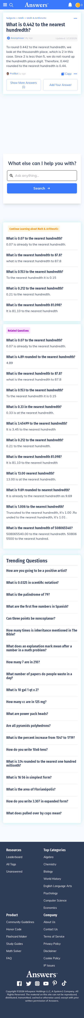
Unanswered (14, 871)
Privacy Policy (52, 944)
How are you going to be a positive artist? (36, 571)
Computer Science (55, 900)
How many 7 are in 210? (23, 662)
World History (52, 879)
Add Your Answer (60, 85)
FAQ (9, 958)
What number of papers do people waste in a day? (39, 676)
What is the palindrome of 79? (28, 594)
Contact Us (51, 929)
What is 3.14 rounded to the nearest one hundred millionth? (41, 763)
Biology (48, 871)
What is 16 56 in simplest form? (29, 777)
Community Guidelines (20, 922)
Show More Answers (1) (23, 85)
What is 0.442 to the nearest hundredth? (35, 27)
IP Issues (49, 965)
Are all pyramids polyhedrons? (28, 726)
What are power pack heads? (27, 714)
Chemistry (50, 864)
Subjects (10, 17)
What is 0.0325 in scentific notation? (32, 582)
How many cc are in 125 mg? (26, 702)
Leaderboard (14, 857)
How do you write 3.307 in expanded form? (37, 801)
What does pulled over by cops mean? (34, 813)
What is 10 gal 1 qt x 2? (22, 690)
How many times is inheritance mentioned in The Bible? (41, 632)
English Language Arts (58, 886)
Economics (50, 908)
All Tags (11, 864)
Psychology (51, 893)
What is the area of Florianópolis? (30, 789)
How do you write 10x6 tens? (27, 749)
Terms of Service (54, 936)
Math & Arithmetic (36, 17)
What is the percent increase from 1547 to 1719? (40, 738)
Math (21, 17)
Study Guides (14, 944)
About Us (49, 922)
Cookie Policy (52, 958)
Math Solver (13, 951)
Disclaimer (50, 951)
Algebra (48, 857)
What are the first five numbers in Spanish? (37, 606)
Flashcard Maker (16, 936)
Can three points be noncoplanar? (30, 618)
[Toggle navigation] (5, 5)
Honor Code (13, 929)
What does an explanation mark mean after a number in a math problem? (39, 648)
